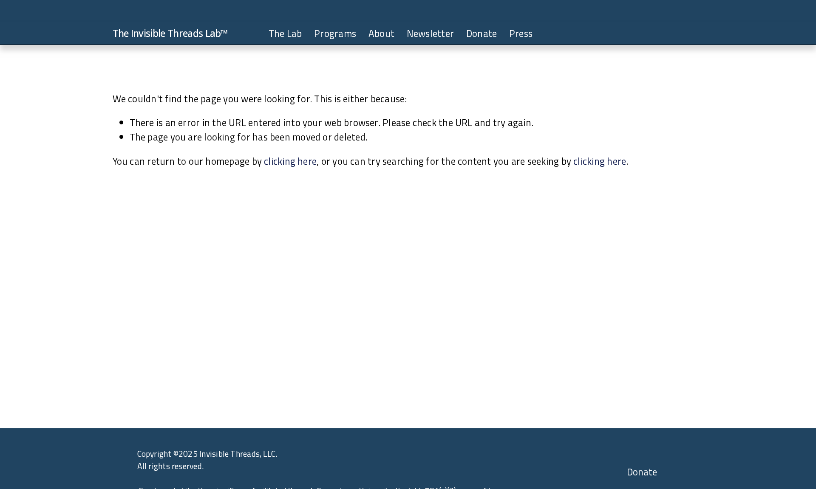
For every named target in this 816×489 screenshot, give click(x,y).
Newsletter (430, 33)
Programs (335, 33)
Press (521, 33)
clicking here (290, 161)
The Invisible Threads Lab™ (170, 33)
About (381, 33)
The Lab (285, 33)
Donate (481, 33)
